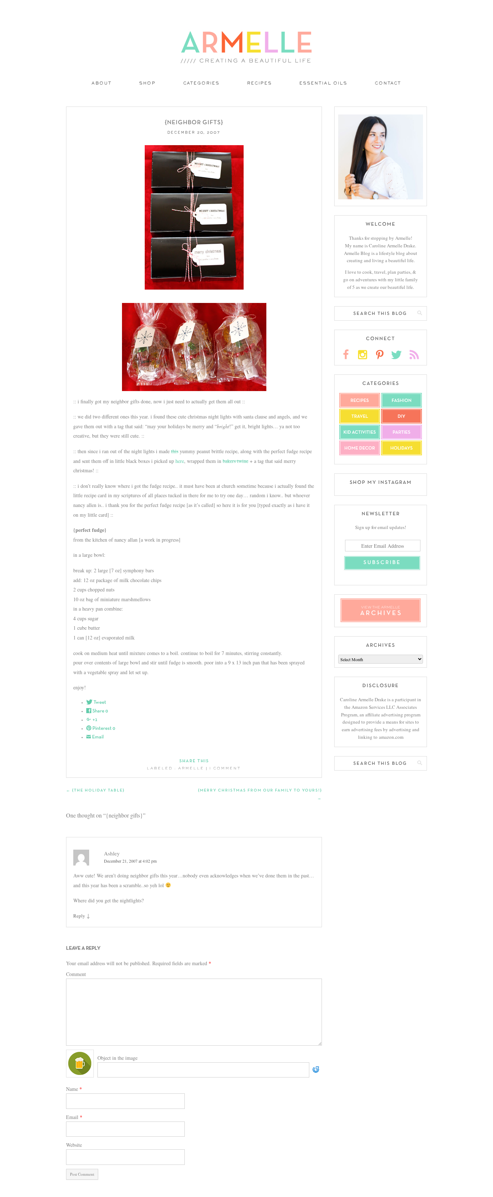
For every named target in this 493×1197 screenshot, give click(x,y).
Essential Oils (324, 84)
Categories (201, 84)
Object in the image (117, 1057)
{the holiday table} (95, 790)
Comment (76, 974)
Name (74, 1088)
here (179, 460)
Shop (147, 84)
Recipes (259, 84)
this (174, 451)
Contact (388, 84)
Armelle (191, 769)
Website (74, 1144)
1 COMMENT (225, 769)
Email (74, 1117)
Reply (79, 915)
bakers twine (235, 460)
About (102, 84)
